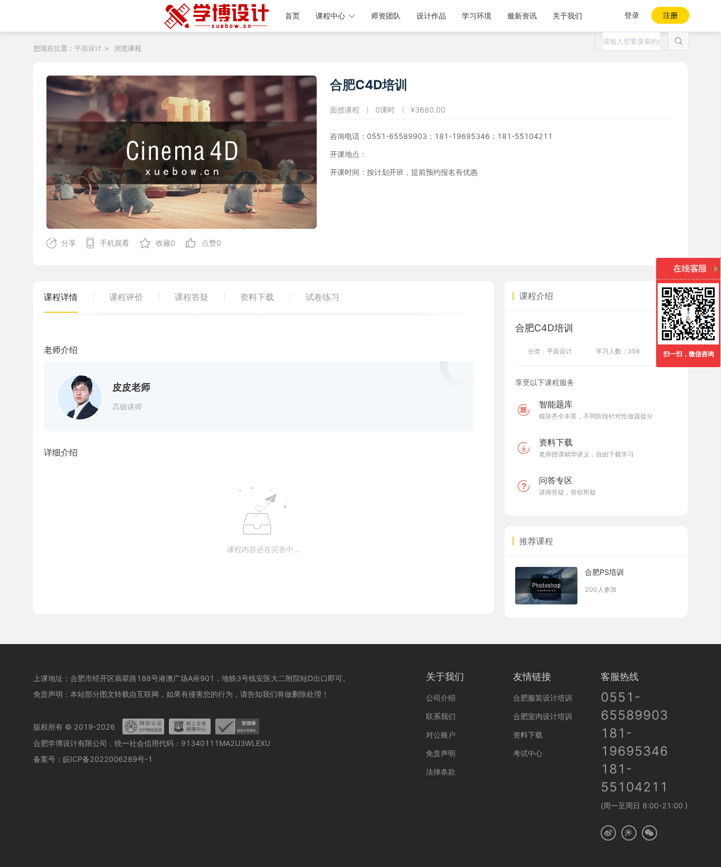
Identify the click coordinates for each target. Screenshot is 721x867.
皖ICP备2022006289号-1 (108, 758)
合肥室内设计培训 (542, 716)
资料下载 (528, 734)
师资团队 (386, 15)
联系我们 (441, 716)
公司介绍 (441, 697)
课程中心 (330, 15)
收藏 (163, 242)
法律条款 (441, 771)
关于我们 (567, 15)
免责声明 (441, 753)
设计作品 (431, 15)
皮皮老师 (131, 387)
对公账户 (441, 734)
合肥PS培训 (604, 571)
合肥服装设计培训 (542, 697)
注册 (670, 15)
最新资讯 (522, 15)
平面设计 (88, 48)
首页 (292, 15)
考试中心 (528, 753)
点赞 (209, 242)
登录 (631, 15)
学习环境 (476, 15)
